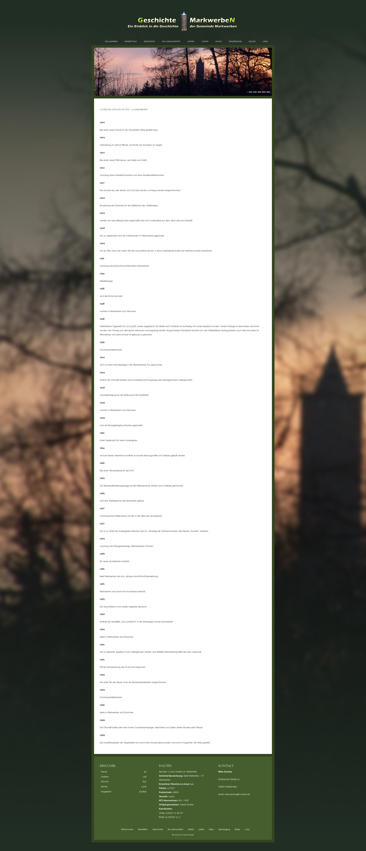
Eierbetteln (131, 41)
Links (265, 41)
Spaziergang (235, 41)
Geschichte (149, 41)
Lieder (205, 41)
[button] (247, 92)
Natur (218, 41)
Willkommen (111, 41)
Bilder (252, 41)
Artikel (191, 41)
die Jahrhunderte (171, 41)
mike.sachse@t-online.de (237, 794)
